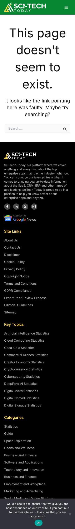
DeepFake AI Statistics (21, 384)
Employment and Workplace (24, 484)
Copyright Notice (16, 276)
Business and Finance (20, 455)
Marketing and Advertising (23, 491)
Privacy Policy (14, 269)
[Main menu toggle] (66, 7)
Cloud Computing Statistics (24, 340)
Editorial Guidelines (18, 305)
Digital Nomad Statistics (21, 398)
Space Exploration (17, 441)
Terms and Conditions (20, 283)
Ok (38, 522)
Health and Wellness (19, 448)
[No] (70, 514)
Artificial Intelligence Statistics (27, 333)
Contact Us (12, 247)
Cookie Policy (14, 262)
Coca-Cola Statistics (19, 348)
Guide (8, 434)
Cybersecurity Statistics (22, 377)
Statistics (11, 426)
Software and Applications (23, 462)
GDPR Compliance (17, 291)
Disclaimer (12, 255)
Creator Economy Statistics (24, 362)
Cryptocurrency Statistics (23, 369)
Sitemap (10, 312)
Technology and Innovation (24, 470)
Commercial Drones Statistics (26, 355)
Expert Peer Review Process (25, 298)
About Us (11, 240)
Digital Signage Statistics (22, 405)
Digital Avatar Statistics (21, 391)
